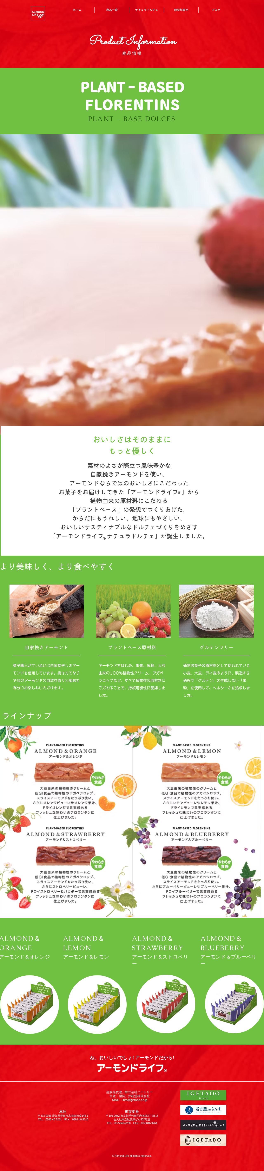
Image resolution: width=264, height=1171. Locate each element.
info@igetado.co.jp (135, 1100)
